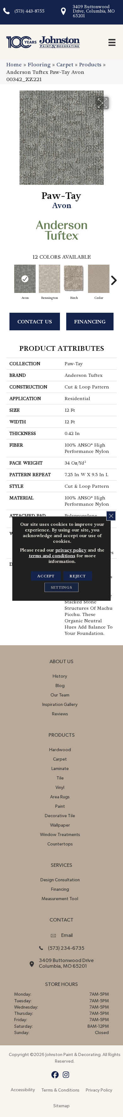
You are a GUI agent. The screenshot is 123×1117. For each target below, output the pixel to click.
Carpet (64, 64)
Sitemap (61, 1106)
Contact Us (34, 321)
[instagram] (66, 1075)
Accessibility (23, 1090)
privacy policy (71, 550)
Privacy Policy (99, 1090)
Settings (61, 587)
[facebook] (55, 1075)
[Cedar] (98, 278)
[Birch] (74, 278)
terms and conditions (52, 555)
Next (113, 277)
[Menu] (112, 42)
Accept (46, 576)
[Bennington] (49, 278)
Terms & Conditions (60, 1090)
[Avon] (25, 278)
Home (14, 64)
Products (90, 64)
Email (67, 935)
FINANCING (90, 321)
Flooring (39, 64)
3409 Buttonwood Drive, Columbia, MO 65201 (94, 11)
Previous (9, 277)
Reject (78, 576)
